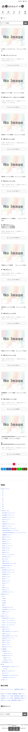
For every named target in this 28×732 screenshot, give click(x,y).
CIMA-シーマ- (5, 587)
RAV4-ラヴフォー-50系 (10, 355)
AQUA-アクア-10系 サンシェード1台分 (12, 93)
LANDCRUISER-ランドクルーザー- (10, 530)
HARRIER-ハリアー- (7, 534)
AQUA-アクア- (8, 97)
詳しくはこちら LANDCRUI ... (14, 454)
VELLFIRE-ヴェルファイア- (8, 513)
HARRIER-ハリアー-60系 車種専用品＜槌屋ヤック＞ (14, 696)
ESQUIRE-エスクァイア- (8, 517)
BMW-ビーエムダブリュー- (8, 671)
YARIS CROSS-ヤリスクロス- (9, 563)
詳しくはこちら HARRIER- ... (14, 409)
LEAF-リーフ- (5, 583)
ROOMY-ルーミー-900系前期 (8, 226)
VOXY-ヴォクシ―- (6, 519)
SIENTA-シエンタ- (6, 539)
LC (2, 497)
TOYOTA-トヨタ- (5, 510)
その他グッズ (4, 679)
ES (2, 493)
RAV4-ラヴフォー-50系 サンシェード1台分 (13, 351)
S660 (3, 605)
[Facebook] (8, 469)
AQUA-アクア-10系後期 (18, 97)
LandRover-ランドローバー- (9, 677)
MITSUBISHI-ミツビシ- (8, 662)
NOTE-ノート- (5, 578)
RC (3, 499)
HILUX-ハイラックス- (7, 545)
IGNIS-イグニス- (6, 642)
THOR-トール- (6, 657)
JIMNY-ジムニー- (6, 633)
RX (2, 504)
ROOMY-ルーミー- (9, 224)
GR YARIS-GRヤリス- (7, 565)
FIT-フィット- (5, 614)
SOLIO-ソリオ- (6, 644)
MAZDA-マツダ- (5, 616)
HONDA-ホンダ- (5, 594)
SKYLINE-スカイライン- (8, 592)
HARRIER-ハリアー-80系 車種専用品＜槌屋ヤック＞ (14, 698)
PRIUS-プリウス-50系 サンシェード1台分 (13, 176)
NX (3, 506)
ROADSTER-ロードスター (8, 618)
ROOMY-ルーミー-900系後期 (8, 227)
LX (2, 502)
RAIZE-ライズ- (5, 550)
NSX (3, 596)
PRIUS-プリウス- (6, 548)
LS (2, 491)
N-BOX (4, 598)
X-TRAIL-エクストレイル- (8, 572)
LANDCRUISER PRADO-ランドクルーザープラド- (14, 444)
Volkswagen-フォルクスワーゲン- (10, 675)
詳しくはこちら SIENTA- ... (14, 323)
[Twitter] (3, 469)
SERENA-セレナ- (6, 574)
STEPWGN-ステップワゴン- (9, 609)
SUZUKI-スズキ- (5, 627)
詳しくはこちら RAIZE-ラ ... (14, 149)
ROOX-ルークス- (6, 581)
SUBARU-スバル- (6, 651)
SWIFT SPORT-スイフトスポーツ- (10, 631)
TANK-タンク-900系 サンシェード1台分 (13, 265)
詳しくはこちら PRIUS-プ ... (14, 191)
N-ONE (4, 600)
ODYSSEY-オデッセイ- (7, 607)
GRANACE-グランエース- (8, 524)
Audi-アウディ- (6, 673)
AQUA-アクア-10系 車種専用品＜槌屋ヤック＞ (12, 700)
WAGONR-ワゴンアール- (8, 638)
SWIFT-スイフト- (6, 629)
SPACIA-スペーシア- (7, 646)
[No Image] (13, 37)
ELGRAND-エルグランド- (8, 570)
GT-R (3, 585)
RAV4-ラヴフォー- (6, 537)
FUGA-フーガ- (5, 589)
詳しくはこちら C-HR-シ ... (14, 65)
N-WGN (4, 603)
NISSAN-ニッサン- (5, 567)
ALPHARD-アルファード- (8, 515)
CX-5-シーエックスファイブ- (9, 622)
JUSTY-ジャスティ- (8, 653)
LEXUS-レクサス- (5, 488)
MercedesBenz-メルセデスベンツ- (10, 666)
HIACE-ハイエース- (7, 526)
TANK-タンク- (8, 269)
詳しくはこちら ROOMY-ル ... (14, 237)
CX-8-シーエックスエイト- (8, 624)
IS (2, 495)
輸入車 (2, 664)
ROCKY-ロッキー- (7, 660)
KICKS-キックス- (6, 576)
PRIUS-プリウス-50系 (10, 181)
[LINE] (19, 469)
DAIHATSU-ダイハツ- (7, 655)
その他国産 (3, 649)
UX (3, 508)
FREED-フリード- (6, 611)
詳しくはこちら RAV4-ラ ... (14, 365)
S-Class (5, 668)
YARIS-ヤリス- (5, 561)
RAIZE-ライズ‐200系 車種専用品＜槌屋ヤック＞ (13, 693)
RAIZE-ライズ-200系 (10, 139)
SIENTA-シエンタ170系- (10, 313)
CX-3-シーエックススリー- (8, 620)
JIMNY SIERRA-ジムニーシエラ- (10, 635)
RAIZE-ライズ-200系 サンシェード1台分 (13, 134)
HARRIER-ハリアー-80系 (10, 399)
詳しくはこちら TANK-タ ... (14, 279)
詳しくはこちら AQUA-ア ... (14, 107)
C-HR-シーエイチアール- (11, 55)
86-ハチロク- (5, 559)
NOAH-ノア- (5, 521)
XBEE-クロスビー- (6, 640)
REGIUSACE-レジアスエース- (9, 528)
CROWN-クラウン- (7, 556)
